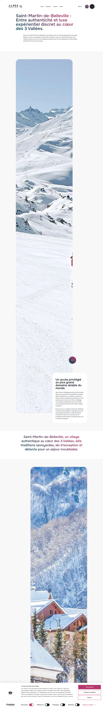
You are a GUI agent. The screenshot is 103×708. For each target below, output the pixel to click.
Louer (42, 6)
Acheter (48, 6)
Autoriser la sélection (90, 692)
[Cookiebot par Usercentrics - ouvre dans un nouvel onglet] (10, 705)
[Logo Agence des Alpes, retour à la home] (15, 7)
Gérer (61, 6)
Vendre (55, 6)
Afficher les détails (88, 705)
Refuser (89, 697)
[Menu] (92, 6)
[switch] (47, 705)
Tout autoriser (90, 687)
